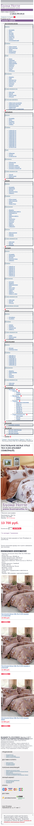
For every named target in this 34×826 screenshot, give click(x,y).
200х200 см (13, 365)
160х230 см (13, 135)
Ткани (6, 55)
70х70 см (12, 275)
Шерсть (12, 225)
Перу (11, 335)
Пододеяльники (14, 106)
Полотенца (12, 389)
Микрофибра (13, 63)
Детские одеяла (13, 431)
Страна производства (11, 89)
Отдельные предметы (11, 99)
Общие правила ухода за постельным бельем (17, 771)
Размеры (7, 43)
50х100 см (19, 407)
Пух (11, 217)
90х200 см (12, 357)
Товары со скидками (11, 755)
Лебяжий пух (13, 213)
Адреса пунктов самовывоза (13, 757)
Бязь (11, 59)
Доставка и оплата (10, 763)
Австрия (12, 92)
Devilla (18, 392)
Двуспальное (13, 201)
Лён (11, 78)
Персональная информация (12, 780)
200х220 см (13, 138)
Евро (11, 49)
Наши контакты (9, 762)
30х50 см (18, 404)
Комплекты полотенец (22, 402)
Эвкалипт (12, 226)
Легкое (12, 234)
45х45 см (12, 269)
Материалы (8, 73)
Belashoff (12, 188)
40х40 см (12, 266)
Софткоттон (13, 156)
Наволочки (13, 107)
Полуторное (13, 199)
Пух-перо (12, 288)
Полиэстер (13, 81)
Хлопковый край (14, 40)
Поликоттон (13, 80)
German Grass (14, 191)
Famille (12, 34)
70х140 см (19, 411)
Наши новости (9, 772)
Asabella (12, 30)
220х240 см (13, 141)
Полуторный (13, 46)
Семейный (12, 52)
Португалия (13, 95)
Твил (11, 69)
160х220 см (13, 133)
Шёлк (11, 86)
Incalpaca (12, 317)
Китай (11, 93)
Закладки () (9, 782)
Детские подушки (14, 433)
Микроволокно (14, 285)
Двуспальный (13, 48)
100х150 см (19, 412)
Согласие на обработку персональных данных (17, 774)
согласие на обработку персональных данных (17, 821)
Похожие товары (20, 551)
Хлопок (12, 84)
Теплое (12, 235)
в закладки (5, 533)
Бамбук (12, 77)
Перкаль (12, 65)
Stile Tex (12, 37)
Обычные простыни (15, 104)
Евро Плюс (13, 51)
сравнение (14, 533)
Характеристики (7, 551)
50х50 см (12, 271)
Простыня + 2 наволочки (17, 109)
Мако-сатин (13, 62)
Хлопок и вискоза (15, 167)
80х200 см (12, 356)
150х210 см (13, 130)
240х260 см (13, 144)
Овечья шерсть (14, 216)
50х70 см (12, 272)
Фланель (12, 71)
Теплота (7, 229)
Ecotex (12, 33)
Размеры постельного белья (13, 770)
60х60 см (12, 274)
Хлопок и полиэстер (15, 168)
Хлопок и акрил (14, 165)
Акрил (11, 325)
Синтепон (12, 219)
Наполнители (9, 206)
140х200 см (13, 360)
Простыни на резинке (16, 103)
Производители (9, 754)
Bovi (11, 31)
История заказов (10, 781)
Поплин (12, 66)
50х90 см (18, 405)
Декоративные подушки (12, 306)
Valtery (11, 39)
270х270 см (13, 147)
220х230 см (13, 139)
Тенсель (12, 83)
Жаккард (12, 60)
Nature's (12, 193)
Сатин (11, 68)
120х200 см (13, 359)
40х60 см (12, 268)
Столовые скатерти (14, 425)
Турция (18, 419)
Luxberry (12, 36)
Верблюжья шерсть (15, 211)
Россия (12, 96)
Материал (8, 321)
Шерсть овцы (13, 294)
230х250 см (13, 142)
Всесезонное (13, 232)
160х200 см (13, 362)
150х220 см (13, 132)
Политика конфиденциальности (13, 773)
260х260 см (13, 145)
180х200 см (13, 363)
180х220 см (13, 136)
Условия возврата (10, 764)
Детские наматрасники (15, 430)
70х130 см (19, 409)
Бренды (7, 26)
